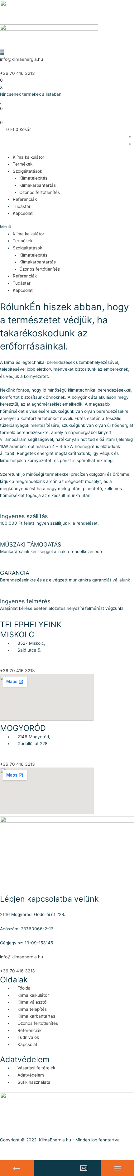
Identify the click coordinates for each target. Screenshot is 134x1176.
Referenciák (25, 199)
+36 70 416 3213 (17, 73)
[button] (67, 226)
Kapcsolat (23, 213)
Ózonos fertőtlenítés (39, 192)
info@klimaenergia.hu (21, 59)
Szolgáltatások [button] (27, 171)
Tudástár (22, 206)
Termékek (22, 163)
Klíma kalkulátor (28, 157)
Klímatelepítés (33, 178)
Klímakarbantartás (37, 185)
